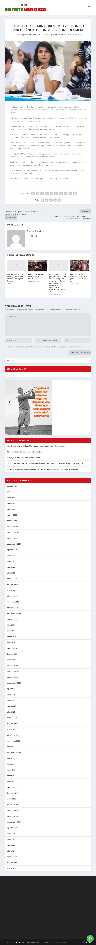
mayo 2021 (11, 845)
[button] (90, 938)
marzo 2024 (12, 648)
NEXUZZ (19, 942)
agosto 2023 (12, 689)
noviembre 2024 (13, 602)
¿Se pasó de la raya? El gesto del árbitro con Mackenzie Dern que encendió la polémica (42, 469)
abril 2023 (11, 712)
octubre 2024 (12, 607)
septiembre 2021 (14, 822)
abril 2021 (11, 851)
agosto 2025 (12, 550)
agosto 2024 (12, 619)
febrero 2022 (12, 793)
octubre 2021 (12, 816)
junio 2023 (11, 700)
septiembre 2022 (14, 752)
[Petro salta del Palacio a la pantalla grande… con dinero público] (79, 265)
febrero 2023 (12, 723)
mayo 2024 (11, 636)
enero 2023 (11, 729)
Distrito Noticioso (33, 34)
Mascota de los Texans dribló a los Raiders (24, 452)
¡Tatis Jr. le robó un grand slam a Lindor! (23, 457)
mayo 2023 (11, 706)
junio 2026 (11, 497)
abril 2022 (11, 781)
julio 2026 (11, 492)
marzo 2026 (12, 515)
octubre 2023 (12, 677)
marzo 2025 (12, 579)
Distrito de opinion (59, 34)
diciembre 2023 (13, 665)
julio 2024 (11, 625)
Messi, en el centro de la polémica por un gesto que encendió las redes (36, 446)
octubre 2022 (12, 747)
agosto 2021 (12, 828)
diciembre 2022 (13, 735)
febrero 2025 (12, 584)
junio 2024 (11, 631)
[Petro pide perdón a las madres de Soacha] (37, 265)
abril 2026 (11, 509)
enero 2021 (11, 868)
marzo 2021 (12, 857)
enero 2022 (11, 799)
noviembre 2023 (13, 671)
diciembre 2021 (13, 804)
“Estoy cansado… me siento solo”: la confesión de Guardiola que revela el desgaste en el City (45, 463)
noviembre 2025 (13, 532)
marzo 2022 (12, 787)
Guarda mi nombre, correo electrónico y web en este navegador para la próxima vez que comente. (45, 347)
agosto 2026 (12, 486)
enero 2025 (11, 590)
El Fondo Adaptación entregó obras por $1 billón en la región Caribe (16, 277)
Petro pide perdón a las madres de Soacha (37, 276)
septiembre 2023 (14, 683)
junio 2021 (11, 839)
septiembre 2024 (14, 613)
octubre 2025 (12, 538)
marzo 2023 (12, 718)
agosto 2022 (12, 758)
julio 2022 (11, 764)
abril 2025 (11, 573)
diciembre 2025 (13, 526)
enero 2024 (11, 660)
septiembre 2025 (14, 544)
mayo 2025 (11, 567)
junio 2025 (11, 561)
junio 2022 (11, 770)
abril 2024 (11, 642)
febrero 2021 (12, 862)
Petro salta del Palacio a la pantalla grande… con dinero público (79, 277)
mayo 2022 (11, 776)
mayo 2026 (11, 503)
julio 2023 (11, 694)
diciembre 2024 (13, 596)
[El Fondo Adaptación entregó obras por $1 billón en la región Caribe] (16, 265)
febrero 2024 (12, 654)
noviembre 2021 (13, 810)
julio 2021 (11, 833)
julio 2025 (11, 555)
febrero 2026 (12, 521)
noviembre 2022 (13, 741)
